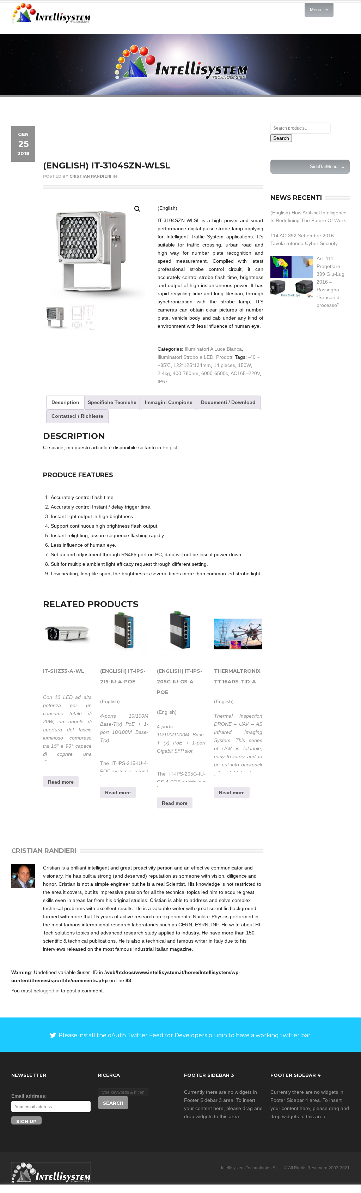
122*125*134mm (192, 365)
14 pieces (224, 365)
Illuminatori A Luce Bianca (213, 349)
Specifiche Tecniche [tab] (112, 402)
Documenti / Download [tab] (228, 402)
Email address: (29, 1096)
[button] (137, 209)
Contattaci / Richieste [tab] (77, 416)
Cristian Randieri (90, 176)
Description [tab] (65, 402)
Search (281, 138)
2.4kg (164, 373)
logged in (49, 990)
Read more (61, 782)
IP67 (163, 381)
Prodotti (224, 357)
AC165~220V (245, 373)
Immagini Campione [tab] (168, 402)
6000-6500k (214, 373)
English (171, 447)
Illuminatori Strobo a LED (185, 357)
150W (244, 365)
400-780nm (185, 373)
